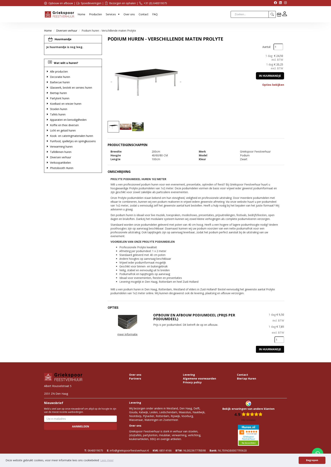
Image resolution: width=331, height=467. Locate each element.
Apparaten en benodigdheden (68, 120)
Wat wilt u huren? (66, 63)
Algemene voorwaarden (199, 378)
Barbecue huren (60, 82)
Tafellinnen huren (60, 152)
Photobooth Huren (61, 168)
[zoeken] (272, 14)
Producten (95, 14)
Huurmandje (63, 39)
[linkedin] (279, 3)
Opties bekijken (273, 85)
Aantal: (266, 47)
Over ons (129, 14)
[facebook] (274, 3)
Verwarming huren (61, 146)
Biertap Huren (246, 378)
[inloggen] (284, 14)
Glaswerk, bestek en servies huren (71, 87)
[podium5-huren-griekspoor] (146, 82)
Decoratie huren (60, 77)
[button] (111, 82)
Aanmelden (80, 426)
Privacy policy (192, 382)
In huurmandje (270, 76)
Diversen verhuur (66, 30)
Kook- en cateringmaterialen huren (71, 136)
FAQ (155, 14)
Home (81, 14)
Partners (135, 378)
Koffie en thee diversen (64, 125)
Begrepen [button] (312, 460)
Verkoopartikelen (60, 162)
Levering (189, 374)
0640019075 (93, 450)
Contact (143, 14)
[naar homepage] (59, 14)
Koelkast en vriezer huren (65, 103)
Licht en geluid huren (63, 130)
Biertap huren (58, 93)
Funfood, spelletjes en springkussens (73, 141)
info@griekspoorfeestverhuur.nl (128, 450)
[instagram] (284, 3)
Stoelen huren (58, 109)
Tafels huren (58, 114)
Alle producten (59, 71)
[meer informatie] (127, 321)
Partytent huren (59, 98)
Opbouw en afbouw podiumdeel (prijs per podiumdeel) (194, 317)
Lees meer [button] (107, 460)
